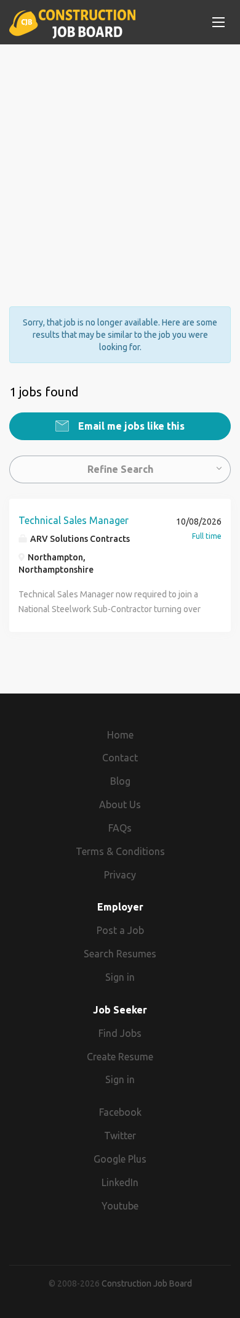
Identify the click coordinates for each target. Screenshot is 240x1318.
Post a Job (120, 930)
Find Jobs (120, 1033)
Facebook (120, 1112)
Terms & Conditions (120, 851)
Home (120, 734)
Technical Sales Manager (73, 520)
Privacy (120, 874)
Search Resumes (120, 953)
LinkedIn (120, 1182)
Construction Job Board (147, 1283)
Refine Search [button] (120, 469)
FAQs (120, 827)
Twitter (120, 1135)
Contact (120, 757)
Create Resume (120, 1056)
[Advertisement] (120, 164)
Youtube (120, 1205)
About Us (120, 804)
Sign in (120, 977)
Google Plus (120, 1159)
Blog (120, 781)
